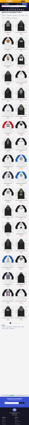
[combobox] (14, 6)
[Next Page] (19, 323)
